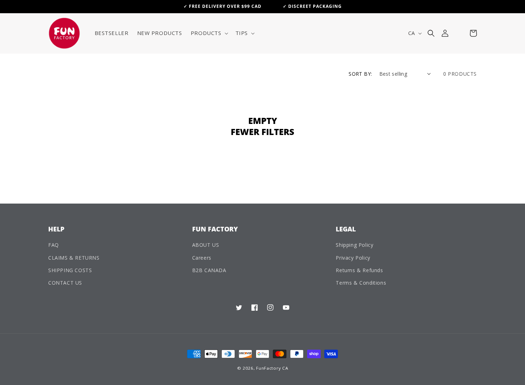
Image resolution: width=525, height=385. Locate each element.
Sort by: (360, 73)
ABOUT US (205, 244)
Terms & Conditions (361, 282)
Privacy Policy (353, 257)
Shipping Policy (354, 244)
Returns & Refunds (359, 270)
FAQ (53, 244)
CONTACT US (65, 282)
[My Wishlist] (459, 33)
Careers (201, 257)
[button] (208, 33)
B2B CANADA (209, 270)
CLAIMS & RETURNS (74, 257)
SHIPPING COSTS (70, 270)
